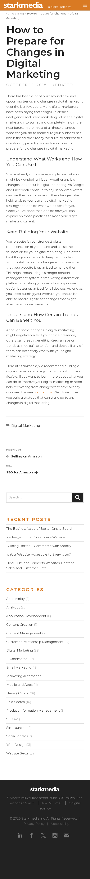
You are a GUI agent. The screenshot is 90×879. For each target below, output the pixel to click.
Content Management (23, 633)
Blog (20, 13)
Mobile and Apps (19, 685)
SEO (9, 719)
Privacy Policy (34, 824)
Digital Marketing (25, 426)
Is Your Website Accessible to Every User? (38, 554)
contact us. (44, 392)
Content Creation (19, 625)
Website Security (19, 753)
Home (9, 13)
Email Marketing (18, 667)
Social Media (16, 736)
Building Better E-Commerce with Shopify (38, 546)
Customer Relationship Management (34, 642)
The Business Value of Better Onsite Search (39, 529)
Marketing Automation (23, 676)
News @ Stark (17, 693)
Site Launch (15, 728)
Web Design (15, 745)
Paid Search (15, 702)
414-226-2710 (51, 803)
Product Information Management (33, 710)
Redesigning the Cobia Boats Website (35, 537)
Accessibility (15, 599)
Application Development (26, 616)
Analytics (13, 607)
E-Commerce (16, 659)
